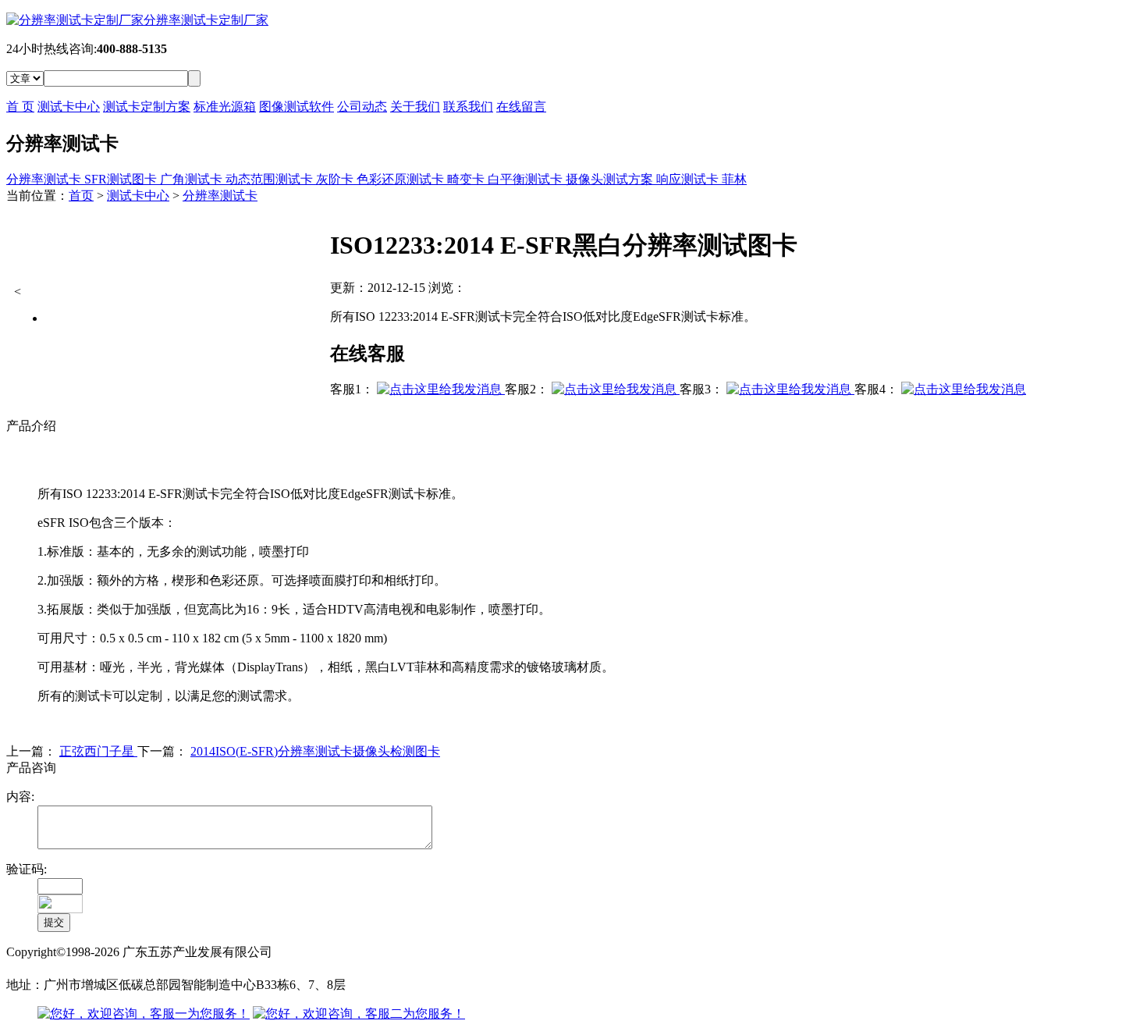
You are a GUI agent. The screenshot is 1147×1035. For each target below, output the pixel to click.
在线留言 (521, 106)
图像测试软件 (296, 106)
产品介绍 (31, 425)
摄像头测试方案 (611, 179)
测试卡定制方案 (146, 106)
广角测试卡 (192, 179)
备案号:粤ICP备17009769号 (80, 968)
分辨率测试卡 (45, 179)
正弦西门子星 (98, 751)
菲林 (734, 179)
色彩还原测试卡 (402, 179)
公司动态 (362, 106)
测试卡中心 (68, 106)
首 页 (20, 106)
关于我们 (415, 106)
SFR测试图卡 (122, 179)
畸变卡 (467, 179)
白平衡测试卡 (527, 179)
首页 (81, 195)
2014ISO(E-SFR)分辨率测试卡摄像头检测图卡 (315, 751)
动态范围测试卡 (270, 179)
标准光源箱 (225, 106)
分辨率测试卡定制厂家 (206, 20)
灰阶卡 (336, 179)
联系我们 (468, 106)
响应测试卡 (689, 179)
